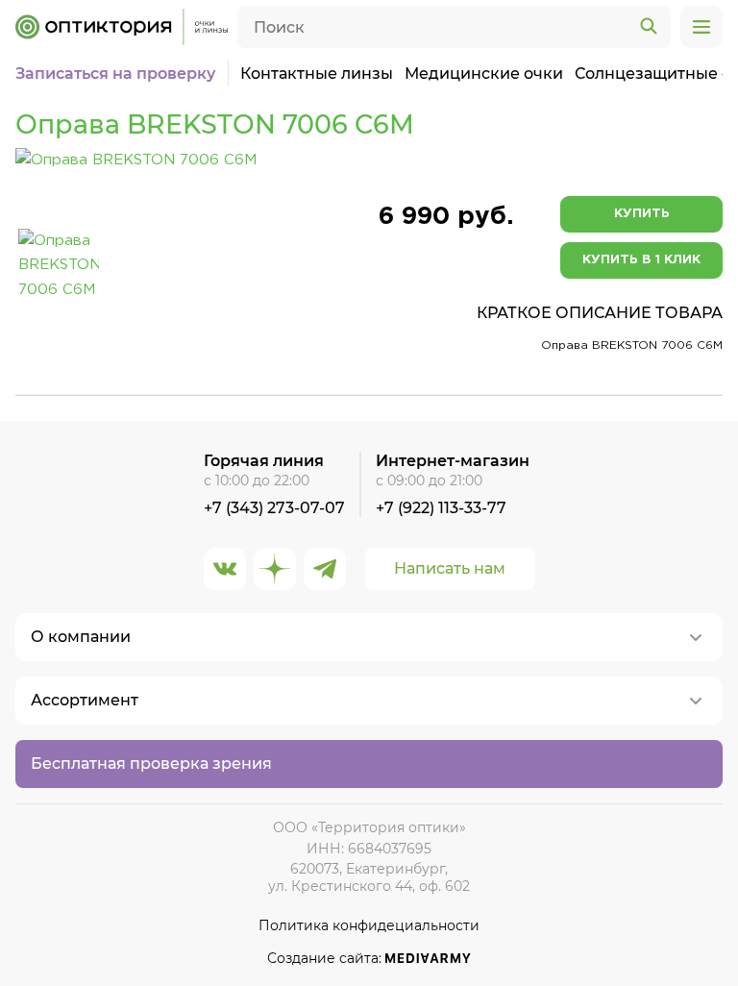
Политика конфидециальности (369, 926)
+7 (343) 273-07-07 (274, 508)
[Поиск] (648, 27)
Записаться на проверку (115, 73)
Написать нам (449, 568)
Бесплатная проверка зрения (151, 763)
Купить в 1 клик (641, 260)
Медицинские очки (484, 73)
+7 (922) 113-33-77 (441, 508)
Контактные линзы (316, 73)
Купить (642, 214)
